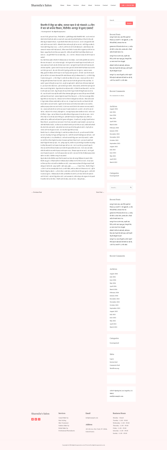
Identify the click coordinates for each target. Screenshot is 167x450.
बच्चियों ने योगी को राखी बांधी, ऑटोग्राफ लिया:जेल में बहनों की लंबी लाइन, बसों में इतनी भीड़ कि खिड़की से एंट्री (121, 68)
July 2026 (113, 112)
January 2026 (114, 131)
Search (112, 20)
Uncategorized (46, 31)
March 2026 (113, 125)
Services (76, 5)
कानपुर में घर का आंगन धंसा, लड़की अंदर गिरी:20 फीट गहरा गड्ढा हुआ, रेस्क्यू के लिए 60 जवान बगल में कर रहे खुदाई (120, 58)
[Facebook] (32, 419)
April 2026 (113, 121)
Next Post (100, 192)
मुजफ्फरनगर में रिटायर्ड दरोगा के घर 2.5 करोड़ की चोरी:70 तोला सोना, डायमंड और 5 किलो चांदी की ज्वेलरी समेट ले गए (121, 49)
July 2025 (113, 150)
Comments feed (115, 365)
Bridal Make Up (63, 428)
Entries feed (113, 362)
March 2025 (113, 162)
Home (62, 5)
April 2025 (113, 159)
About (83, 5)
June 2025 (113, 153)
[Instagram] (39, 419)
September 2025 (115, 143)
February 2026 (114, 128)
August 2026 (114, 109)
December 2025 (115, 134)
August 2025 (114, 146)
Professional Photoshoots (67, 431)
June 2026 (113, 115)
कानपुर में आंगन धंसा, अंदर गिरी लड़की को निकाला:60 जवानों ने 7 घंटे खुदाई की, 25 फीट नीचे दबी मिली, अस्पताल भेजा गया (121, 40)
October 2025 (114, 140)
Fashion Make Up (64, 425)
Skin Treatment (64, 423)
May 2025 (113, 156)
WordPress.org (114, 368)
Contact (105, 5)
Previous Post (36, 192)
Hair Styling (62, 420)
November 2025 (115, 137)
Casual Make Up (63, 418)
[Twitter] (36, 419)
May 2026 (113, 118)
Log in (112, 359)
